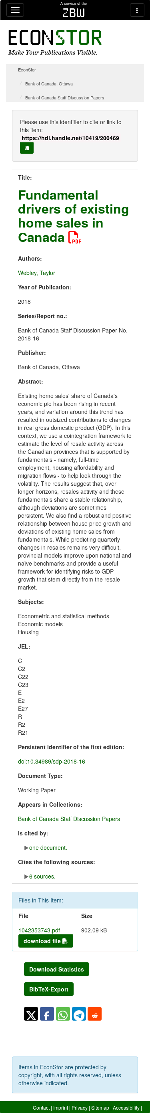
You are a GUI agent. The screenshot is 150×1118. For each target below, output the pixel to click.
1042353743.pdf (39, 930)
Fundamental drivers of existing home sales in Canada (73, 215)
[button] (31, 1014)
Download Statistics (56, 969)
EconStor (27, 69)
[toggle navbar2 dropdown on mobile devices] (137, 10)
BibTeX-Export (48, 989)
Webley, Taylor (36, 273)
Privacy (80, 1107)
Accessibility (126, 1107)
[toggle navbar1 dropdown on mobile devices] (15, 10)
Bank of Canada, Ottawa (49, 83)
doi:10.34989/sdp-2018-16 (51, 761)
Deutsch (133, 1114)
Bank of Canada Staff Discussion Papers (64, 97)
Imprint (60, 1107)
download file (43, 941)
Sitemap (100, 1107)
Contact (41, 1107)
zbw (73, 12)
